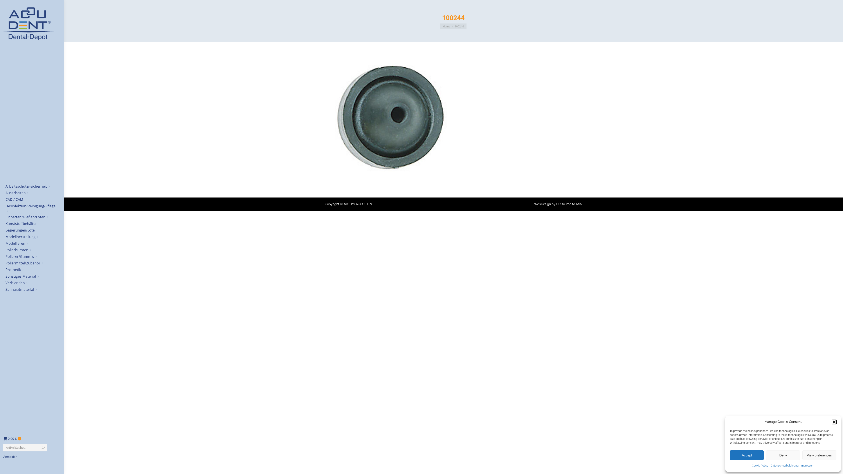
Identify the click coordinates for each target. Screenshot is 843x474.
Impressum (807, 465)
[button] (834, 422)
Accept (747, 455)
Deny (783, 455)
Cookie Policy (760, 465)
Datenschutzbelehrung (784, 465)
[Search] (43, 447)
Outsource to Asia (569, 204)
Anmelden (10, 456)
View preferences (819, 455)
